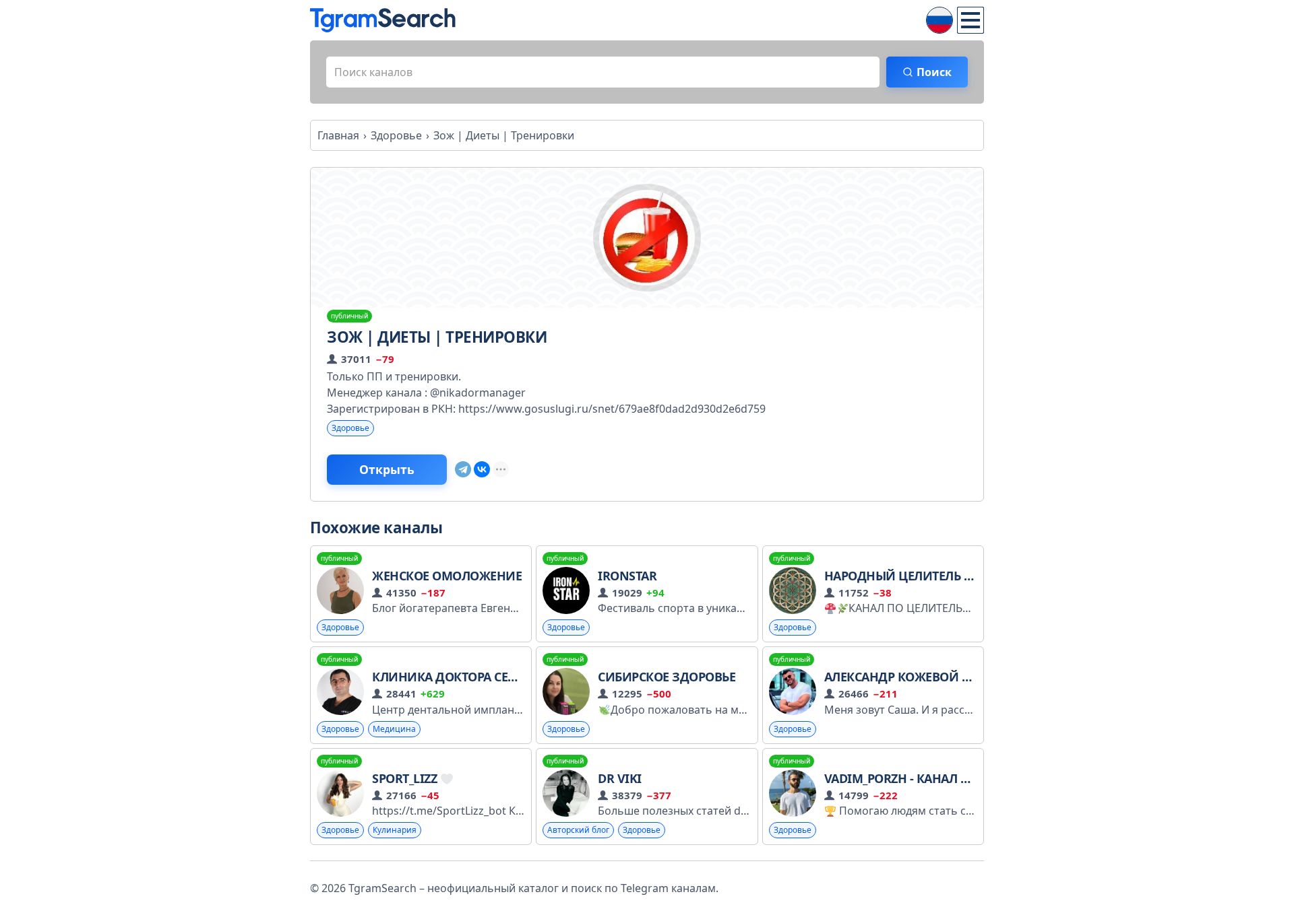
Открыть (386, 469)
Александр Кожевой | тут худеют (933, 677)
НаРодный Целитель (894, 576)
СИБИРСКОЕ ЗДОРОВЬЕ (666, 677)
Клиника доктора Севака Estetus (480, 677)
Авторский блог (578, 830)
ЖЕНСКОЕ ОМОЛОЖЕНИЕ (447, 576)
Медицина (394, 729)
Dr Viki (620, 778)
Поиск (934, 72)
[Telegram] (463, 469)
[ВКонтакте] (482, 469)
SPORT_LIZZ (406, 778)
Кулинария (395, 830)
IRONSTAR (627, 576)
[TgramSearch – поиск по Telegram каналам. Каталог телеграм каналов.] (383, 20)
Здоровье (350, 428)
